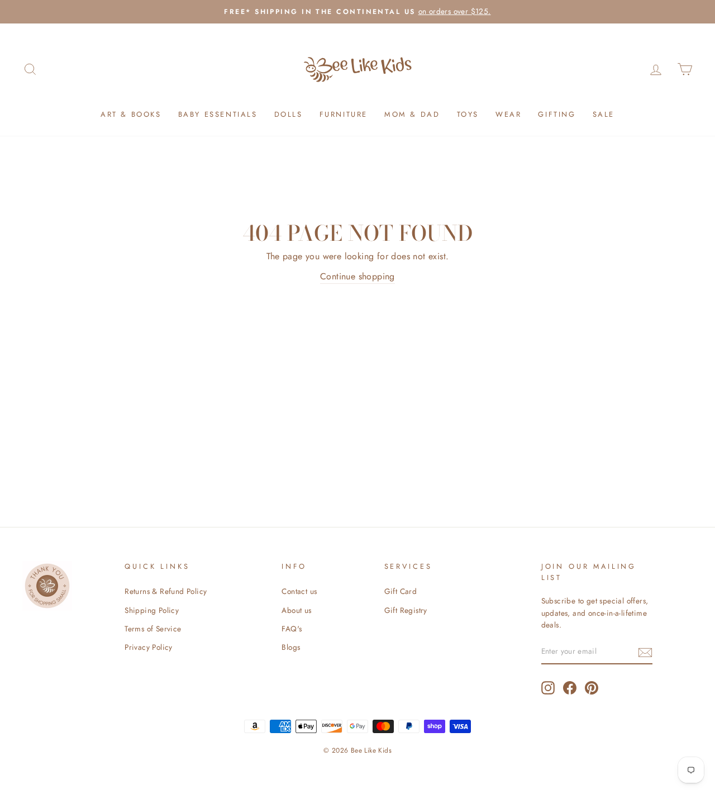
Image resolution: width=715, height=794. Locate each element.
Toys (468, 114)
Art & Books (131, 114)
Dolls (288, 114)
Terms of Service (153, 628)
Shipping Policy (152, 610)
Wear (508, 114)
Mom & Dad (412, 114)
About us (296, 610)
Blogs (291, 647)
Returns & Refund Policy (166, 591)
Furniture (344, 114)
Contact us (299, 591)
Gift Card (400, 591)
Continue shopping (357, 276)
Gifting (556, 114)
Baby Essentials (218, 114)
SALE (603, 114)
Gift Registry (405, 610)
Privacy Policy (149, 647)
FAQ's (292, 628)
